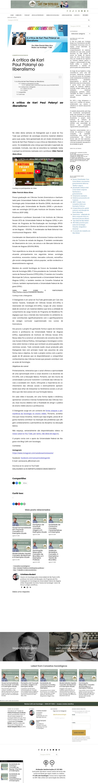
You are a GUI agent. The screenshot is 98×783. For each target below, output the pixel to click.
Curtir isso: (22, 94)
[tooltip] (67, 11)
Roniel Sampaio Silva (41, 721)
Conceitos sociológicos (21, 566)
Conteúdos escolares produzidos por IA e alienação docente (41, 715)
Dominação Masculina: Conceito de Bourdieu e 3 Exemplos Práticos (38, 555)
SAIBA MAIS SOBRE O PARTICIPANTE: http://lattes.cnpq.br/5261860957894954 (42, 85)
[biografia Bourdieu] (24, 646)
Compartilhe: (22, 92)
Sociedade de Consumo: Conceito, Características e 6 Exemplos (55, 528)
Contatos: (25, 90)
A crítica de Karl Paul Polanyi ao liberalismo (30, 81)
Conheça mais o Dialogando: (28, 87)
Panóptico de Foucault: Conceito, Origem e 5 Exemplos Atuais (40, 528)
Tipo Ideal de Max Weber (81, 220)
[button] (88, 20)
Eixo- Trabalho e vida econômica (24, 570)
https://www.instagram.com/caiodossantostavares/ (32, 453)
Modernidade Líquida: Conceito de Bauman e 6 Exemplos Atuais (21, 555)
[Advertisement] (37, 120)
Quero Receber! (79, 732)
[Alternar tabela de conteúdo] (59, 77)
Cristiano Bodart (28, 574)
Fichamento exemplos (80, 196)
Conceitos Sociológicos (20, 55)
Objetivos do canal (27, 88)
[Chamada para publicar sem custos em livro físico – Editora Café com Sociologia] (73, 646)
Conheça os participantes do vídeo (30, 83)
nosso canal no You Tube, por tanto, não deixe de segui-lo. (35, 433)
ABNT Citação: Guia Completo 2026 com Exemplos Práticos (79, 204)
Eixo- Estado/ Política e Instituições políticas (28, 568)
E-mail (73, 722)
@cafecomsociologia (59, 714)
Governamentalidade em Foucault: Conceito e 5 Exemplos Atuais (21, 530)
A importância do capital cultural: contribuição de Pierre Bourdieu (81, 210)
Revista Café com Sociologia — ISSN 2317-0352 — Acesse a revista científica (49, 704)
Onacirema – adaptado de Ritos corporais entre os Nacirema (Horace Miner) (81, 216)
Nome (73, 714)
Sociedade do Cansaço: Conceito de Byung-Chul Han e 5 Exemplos (41, 726)
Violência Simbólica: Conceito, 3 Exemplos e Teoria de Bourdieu (53, 555)
